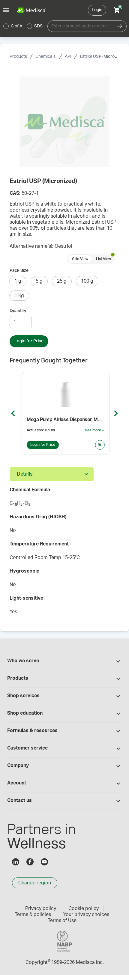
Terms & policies (33, 914)
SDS (38, 26)
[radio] (6, 26)
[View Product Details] (100, 445)
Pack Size (19, 271)
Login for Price (29, 341)
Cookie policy (83, 908)
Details (24, 474)
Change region (34, 882)
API (68, 56)
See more (95, 430)
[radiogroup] (23, 26)
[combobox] (80, 26)
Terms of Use (62, 920)
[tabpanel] (64, 553)
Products (18, 56)
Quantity (18, 311)
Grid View (80, 259)
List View (103, 259)
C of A (16, 26)
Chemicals (45, 56)
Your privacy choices (86, 914)
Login (97, 10)
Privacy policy (40, 908)
